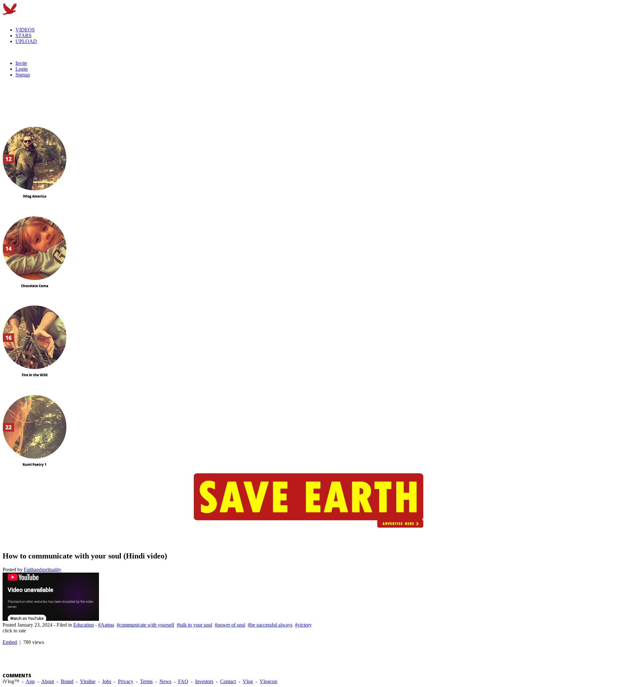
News (165, 681)
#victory (303, 625)
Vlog (248, 681)
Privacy (125, 681)
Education (83, 625)
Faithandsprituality (42, 569)
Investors (204, 681)
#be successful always (270, 625)
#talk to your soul (194, 625)
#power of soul (230, 625)
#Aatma (106, 625)
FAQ (183, 681)
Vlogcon (268, 681)
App (30, 681)
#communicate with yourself (145, 625)
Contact (228, 681)
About (47, 681)
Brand (67, 681)
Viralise (87, 681)
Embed (10, 642)
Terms (146, 681)
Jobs (106, 681)
